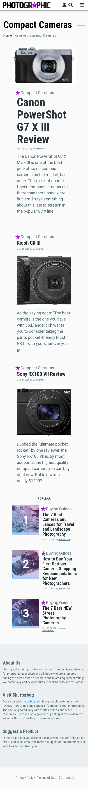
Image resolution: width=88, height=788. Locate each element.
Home (7, 35)
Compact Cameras (37, 93)
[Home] (27, 4)
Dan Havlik (38, 148)
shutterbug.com (31, 701)
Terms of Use (46, 777)
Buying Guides (59, 509)
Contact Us (66, 777)
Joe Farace (64, 539)
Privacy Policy (25, 777)
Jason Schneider (53, 629)
